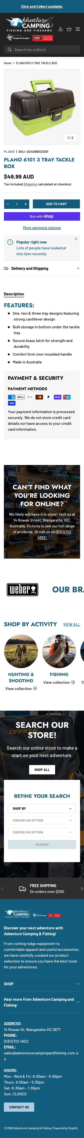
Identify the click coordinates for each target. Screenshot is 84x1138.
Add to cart (56, 204)
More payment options (42, 227)
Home (7, 63)
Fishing (59, 674)
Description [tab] (14, 293)
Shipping (30, 184)
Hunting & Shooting (21, 677)
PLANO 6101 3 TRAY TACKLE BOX (36, 63)
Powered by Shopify (65, 1128)
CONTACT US (19, 1107)
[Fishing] (59, 651)
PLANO (9, 151)
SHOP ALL (42, 769)
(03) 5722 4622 (16, 1041)
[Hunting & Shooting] (21, 651)
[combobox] (42, 49)
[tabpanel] (42, 333)
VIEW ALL (71, 624)
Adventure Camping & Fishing (32, 1128)
